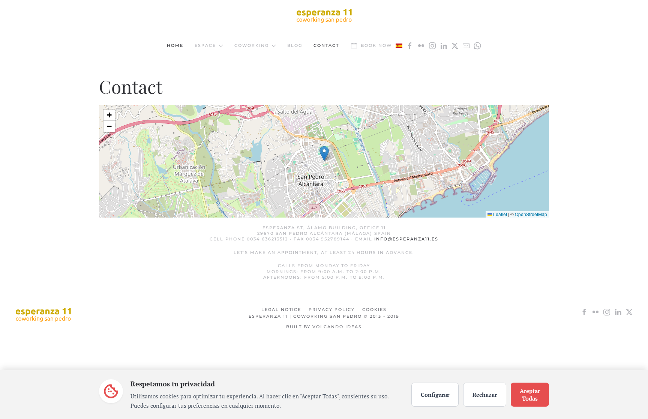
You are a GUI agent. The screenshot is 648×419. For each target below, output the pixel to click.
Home (175, 45)
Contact (326, 45)
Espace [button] (205, 45)
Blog (294, 45)
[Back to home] (324, 15)
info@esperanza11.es (406, 239)
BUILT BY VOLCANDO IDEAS (324, 326)
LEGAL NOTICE (281, 309)
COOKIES (374, 309)
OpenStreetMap (531, 214)
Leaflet (499, 214)
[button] (324, 153)
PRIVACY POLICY (332, 309)
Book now (376, 45)
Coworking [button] (251, 45)
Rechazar (484, 394)
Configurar (435, 394)
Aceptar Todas (530, 394)
